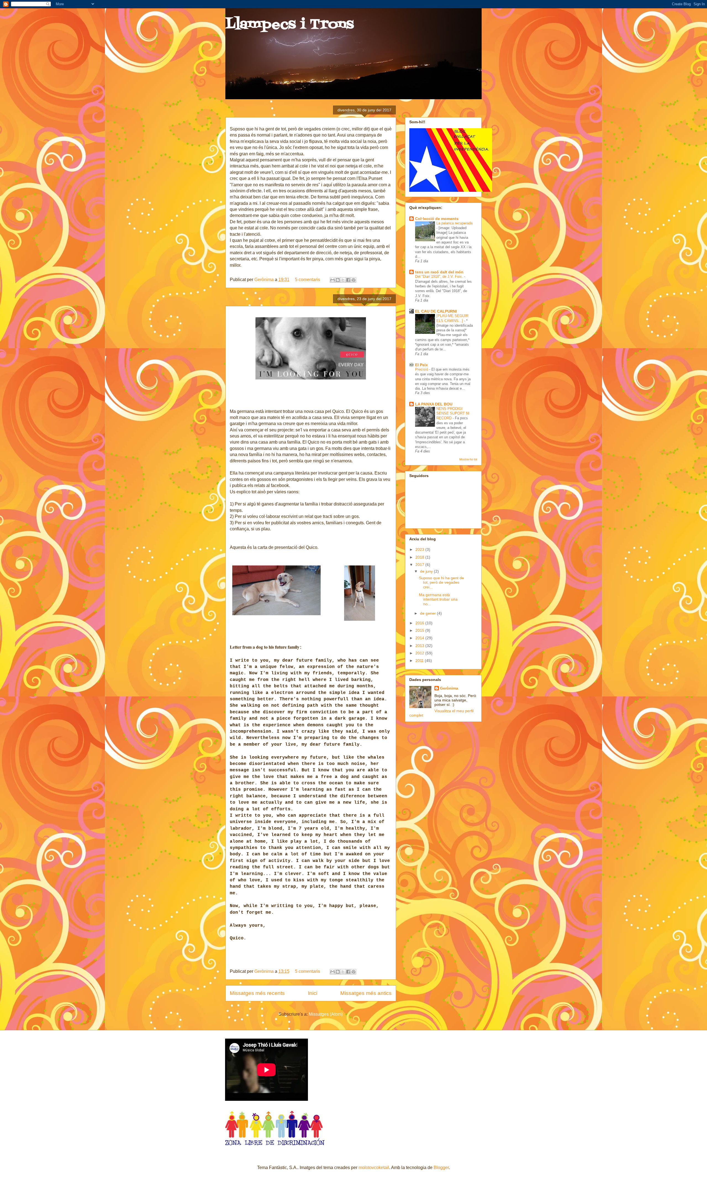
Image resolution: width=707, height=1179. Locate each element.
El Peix (421, 365)
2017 (420, 564)
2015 (420, 630)
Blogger (441, 1167)
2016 (420, 623)
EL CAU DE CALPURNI (436, 311)
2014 (420, 638)
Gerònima (264, 279)
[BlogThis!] (338, 280)
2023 (420, 549)
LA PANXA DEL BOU (433, 404)
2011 (420, 660)
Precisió (422, 369)
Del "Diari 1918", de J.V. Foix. (439, 276)
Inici (312, 993)
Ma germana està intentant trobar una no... (438, 599)
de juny (427, 571)
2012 (420, 653)
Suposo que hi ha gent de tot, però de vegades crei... (441, 583)
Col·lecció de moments (436, 218)
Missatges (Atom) (326, 1014)
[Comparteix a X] (343, 280)
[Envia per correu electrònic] (332, 280)
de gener (428, 613)
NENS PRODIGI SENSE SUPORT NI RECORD (452, 413)
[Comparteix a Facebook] (348, 280)
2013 (420, 645)
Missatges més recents (257, 993)
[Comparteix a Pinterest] (353, 280)
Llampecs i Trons (289, 24)
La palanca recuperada (454, 223)
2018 (420, 557)
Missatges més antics (366, 993)
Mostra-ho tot (468, 459)
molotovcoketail (373, 1167)
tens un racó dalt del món (439, 272)
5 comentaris (307, 279)
